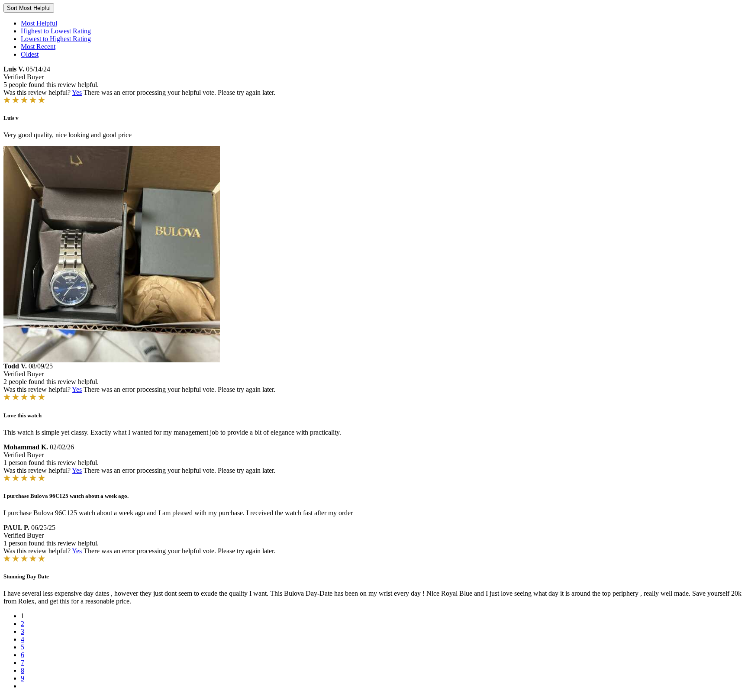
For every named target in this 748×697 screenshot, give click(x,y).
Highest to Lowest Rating (56, 31)
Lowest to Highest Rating (56, 38)
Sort (29, 8)
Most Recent (38, 46)
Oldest (30, 54)
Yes (77, 92)
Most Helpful (39, 23)
